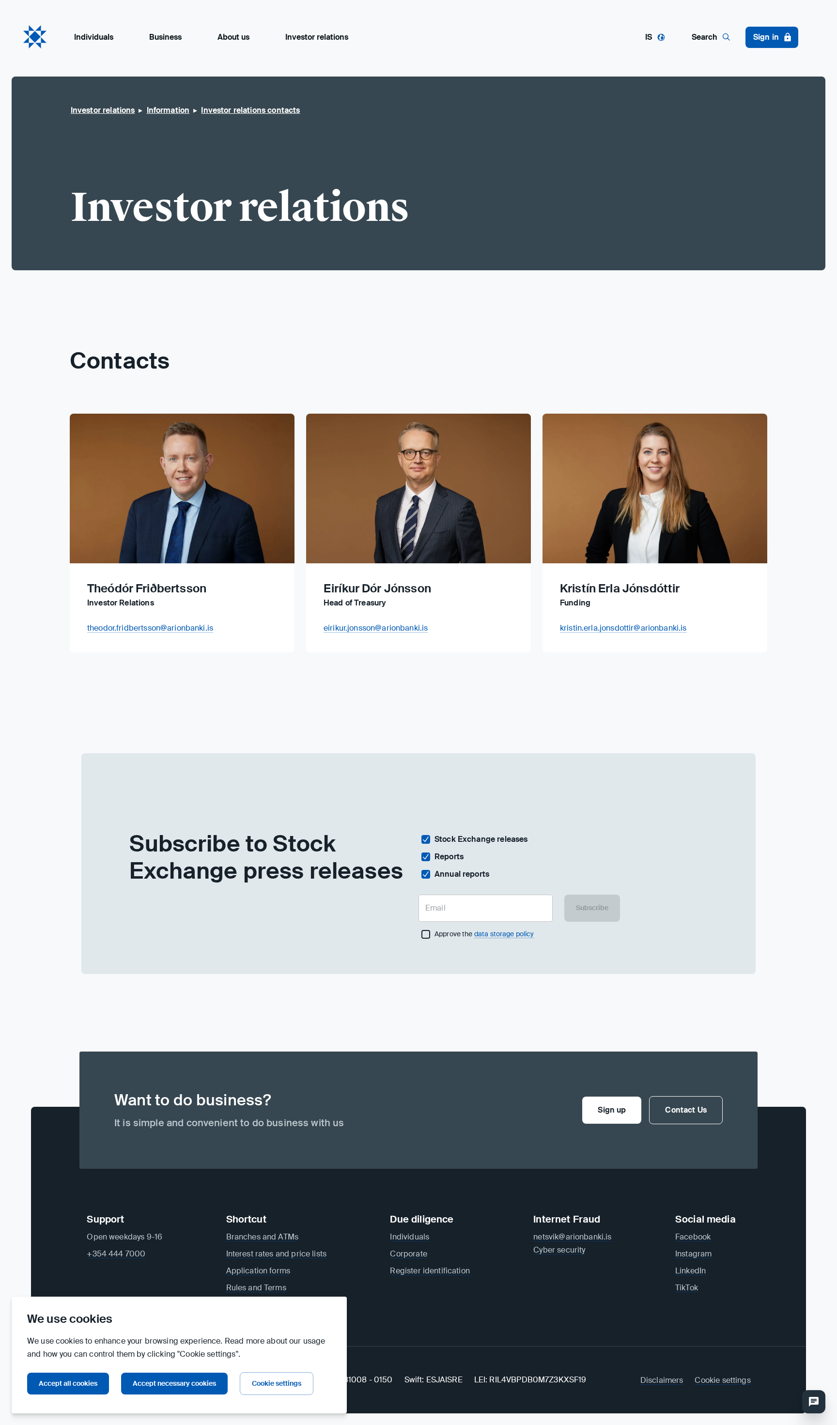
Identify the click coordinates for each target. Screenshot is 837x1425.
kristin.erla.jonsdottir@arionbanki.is (623, 628)
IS (648, 37)
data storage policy (504, 933)
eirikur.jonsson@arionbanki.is (376, 628)
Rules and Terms (256, 1288)
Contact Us (686, 1110)
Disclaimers (661, 1380)
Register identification (429, 1271)
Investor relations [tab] (316, 37)
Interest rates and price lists (276, 1254)
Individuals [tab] (93, 37)
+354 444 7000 (116, 1254)
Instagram (693, 1254)
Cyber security (559, 1250)
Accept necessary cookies (174, 1383)
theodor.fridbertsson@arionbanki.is (150, 628)
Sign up (612, 1110)
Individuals (409, 1237)
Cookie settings (276, 1383)
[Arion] (34, 36)
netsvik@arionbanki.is (572, 1237)
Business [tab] (165, 37)
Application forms (258, 1271)
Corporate (408, 1254)
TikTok (686, 1288)
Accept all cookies (68, 1383)
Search (704, 37)
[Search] (813, 1401)
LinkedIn (690, 1271)
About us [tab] (233, 37)
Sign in (766, 37)
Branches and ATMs (262, 1237)
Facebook (693, 1237)
